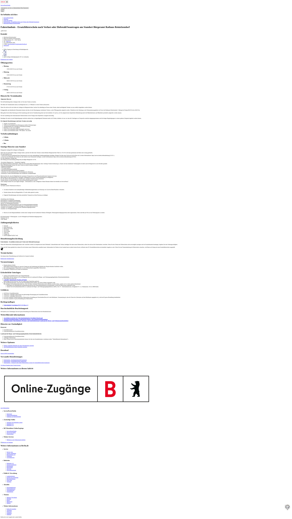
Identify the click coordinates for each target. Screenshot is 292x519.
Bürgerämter (10, 467)
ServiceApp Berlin (11, 432)
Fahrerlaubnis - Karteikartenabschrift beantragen (15, 360)
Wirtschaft (9, 511)
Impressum (9, 414)
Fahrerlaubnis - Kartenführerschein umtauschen (15, 361)
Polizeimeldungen (11, 489)
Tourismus (9, 510)
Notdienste (9, 456)
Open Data (9, 480)
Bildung (9, 503)
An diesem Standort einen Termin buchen (11, 365)
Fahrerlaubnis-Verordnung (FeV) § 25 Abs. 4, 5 (16, 305)
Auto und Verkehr (8, 20)
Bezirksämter (10, 466)
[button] (147, 137)
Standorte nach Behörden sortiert (14, 422)
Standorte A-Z (10, 424)
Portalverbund (10, 434)
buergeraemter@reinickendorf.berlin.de (17, 44)
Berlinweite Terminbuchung (7, 258)
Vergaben (9, 481)
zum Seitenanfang (5, 408)
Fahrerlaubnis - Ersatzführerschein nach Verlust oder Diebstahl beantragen (21, 22)
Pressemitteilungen (11, 487)
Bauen (8, 500)
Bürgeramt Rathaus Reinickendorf (12, 23)
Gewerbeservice (10, 457)
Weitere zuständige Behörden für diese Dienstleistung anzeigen (19, 345)
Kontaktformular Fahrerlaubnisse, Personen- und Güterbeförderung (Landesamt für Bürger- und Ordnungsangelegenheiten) (36, 320)
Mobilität (9, 499)
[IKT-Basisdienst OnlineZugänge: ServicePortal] (77, 406)
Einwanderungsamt (11, 470)
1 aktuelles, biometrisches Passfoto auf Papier (15, 279)
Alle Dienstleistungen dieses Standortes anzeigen (15, 347)
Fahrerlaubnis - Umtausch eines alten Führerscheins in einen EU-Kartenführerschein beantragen (27, 362)
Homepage (6, 45)
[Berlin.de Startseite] (4, 2)
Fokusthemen (10, 491)
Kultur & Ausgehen (11, 509)
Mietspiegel (9, 501)
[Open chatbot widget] (287, 507)
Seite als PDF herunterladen (7, 353)
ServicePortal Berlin (8, 17)
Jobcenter (9, 469)
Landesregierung (11, 476)
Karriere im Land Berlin (12, 477)
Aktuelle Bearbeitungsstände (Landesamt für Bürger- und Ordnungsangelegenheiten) (26, 319)
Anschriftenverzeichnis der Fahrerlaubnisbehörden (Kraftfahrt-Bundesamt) (23, 318)
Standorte (6, 19)
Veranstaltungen (10, 490)
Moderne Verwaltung (12, 497)
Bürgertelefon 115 (11, 454)
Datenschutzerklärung (12, 415)
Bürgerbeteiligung (11, 479)
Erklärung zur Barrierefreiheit (14, 416)
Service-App (10, 452)
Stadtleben (9, 513)
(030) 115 (8, 41)
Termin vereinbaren (11, 453)
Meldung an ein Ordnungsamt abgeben (16, 439)
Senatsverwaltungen (11, 464)
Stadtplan (9, 514)
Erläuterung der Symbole (7, 59)
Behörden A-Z (10, 425)
